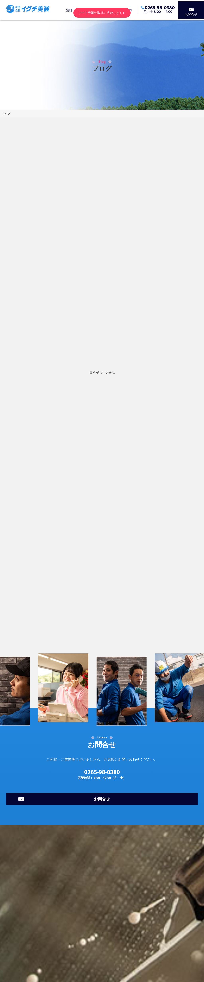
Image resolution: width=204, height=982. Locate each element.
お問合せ (191, 14)
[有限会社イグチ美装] (28, 10)
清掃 (69, 10)
